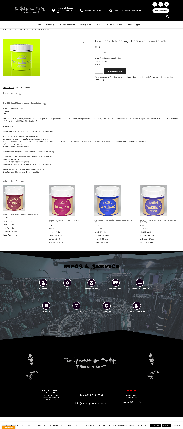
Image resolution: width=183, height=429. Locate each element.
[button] (84, 42)
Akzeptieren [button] (155, 425)
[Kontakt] (166, 4)
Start (4, 29)
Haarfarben (136, 77)
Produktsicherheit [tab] (23, 87)
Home (40, 25)
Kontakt (129, 25)
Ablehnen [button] (166, 425)
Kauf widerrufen (160, 11)
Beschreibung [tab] (8, 87)
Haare (17, 29)
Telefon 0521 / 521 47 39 (94, 10)
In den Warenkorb (115, 71)
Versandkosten (115, 58)
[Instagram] (160, 4)
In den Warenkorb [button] (10, 235)
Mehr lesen (176, 425)
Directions (165, 77)
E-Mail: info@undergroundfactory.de (127, 10)
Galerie (120, 25)
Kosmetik (10, 29)
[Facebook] (154, 4)
